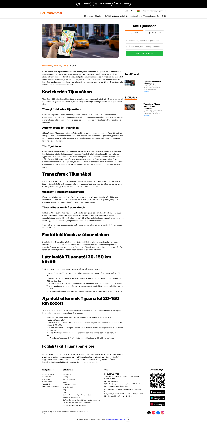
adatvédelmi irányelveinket (115, 419)
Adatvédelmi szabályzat (71, 397)
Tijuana (73, 66)
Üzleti (122, 16)
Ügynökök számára (134, 16)
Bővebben (146, 91)
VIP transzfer (46, 377)
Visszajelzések (149, 16)
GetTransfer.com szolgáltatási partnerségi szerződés (81, 400)
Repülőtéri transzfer (49, 374)
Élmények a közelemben (50, 386)
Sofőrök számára (112, 16)
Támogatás (88, 16)
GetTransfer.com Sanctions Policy (74, 405)
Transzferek (47, 66)
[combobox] (146, 41)
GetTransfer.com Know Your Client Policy (77, 402)
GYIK (164, 16)
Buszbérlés (46, 379)
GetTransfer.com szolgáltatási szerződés (77, 395)
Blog (159, 16)
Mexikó (65, 66)
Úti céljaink (99, 16)
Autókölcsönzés (47, 382)
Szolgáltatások (48, 370)
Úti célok (57, 66)
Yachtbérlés (46, 384)
